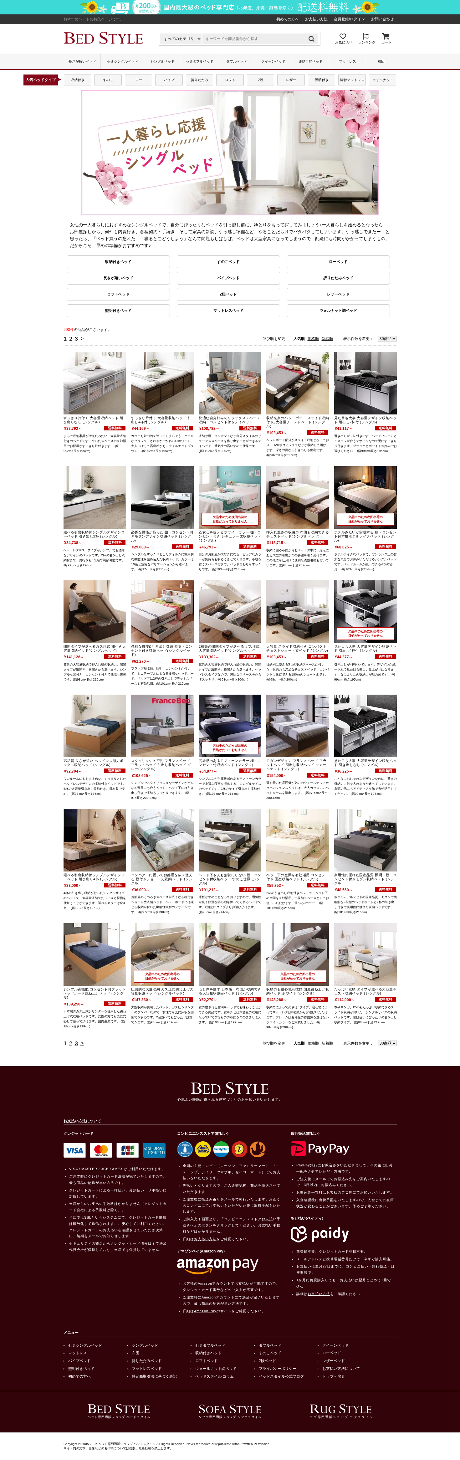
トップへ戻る (333, 1376)
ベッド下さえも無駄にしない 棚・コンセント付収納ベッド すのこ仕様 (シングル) (230, 879)
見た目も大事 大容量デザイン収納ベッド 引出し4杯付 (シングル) (365, 648)
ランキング (367, 42)
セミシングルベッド (122, 61)
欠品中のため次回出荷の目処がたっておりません (230, 519)
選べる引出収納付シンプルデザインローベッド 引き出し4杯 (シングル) (94, 877)
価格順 (313, 339)
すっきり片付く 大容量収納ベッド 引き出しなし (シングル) (94, 420)
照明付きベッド (118, 310)
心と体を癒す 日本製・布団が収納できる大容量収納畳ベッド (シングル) (230, 991)
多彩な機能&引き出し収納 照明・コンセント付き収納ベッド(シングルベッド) (161, 650)
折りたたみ (199, 80)
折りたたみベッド (338, 278)
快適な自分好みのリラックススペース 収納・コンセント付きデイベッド (229, 420)
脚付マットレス (352, 80)
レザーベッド (338, 294)
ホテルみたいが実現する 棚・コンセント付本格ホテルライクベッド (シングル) (365, 536)
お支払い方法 (316, 19)
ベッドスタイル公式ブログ (281, 1376)
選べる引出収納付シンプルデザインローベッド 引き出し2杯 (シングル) (94, 534)
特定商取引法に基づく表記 (154, 1376)
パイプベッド (228, 278)
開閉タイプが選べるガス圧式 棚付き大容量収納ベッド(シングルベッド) (95, 648)
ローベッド (338, 262)
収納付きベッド (118, 262)
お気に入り (343, 42)
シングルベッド (163, 61)
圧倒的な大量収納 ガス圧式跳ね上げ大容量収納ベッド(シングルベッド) (162, 991)
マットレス (347, 61)
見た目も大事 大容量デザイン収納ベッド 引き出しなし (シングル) (365, 763)
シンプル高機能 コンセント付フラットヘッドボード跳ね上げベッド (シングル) (95, 993)
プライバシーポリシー (277, 1368)
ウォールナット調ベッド (216, 1368)
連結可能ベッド (311, 61)
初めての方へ (287, 19)
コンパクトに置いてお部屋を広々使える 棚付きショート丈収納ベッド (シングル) (161, 879)
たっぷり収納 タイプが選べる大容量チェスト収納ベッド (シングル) (365, 991)
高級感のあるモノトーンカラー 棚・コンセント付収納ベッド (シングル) (230, 763)
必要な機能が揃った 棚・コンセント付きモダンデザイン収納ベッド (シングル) (162, 536)
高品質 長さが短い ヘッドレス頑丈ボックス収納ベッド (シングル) (94, 763)
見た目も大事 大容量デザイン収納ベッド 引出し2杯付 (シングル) (365, 420)
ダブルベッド (236, 61)
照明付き (322, 80)
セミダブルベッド (199, 61)
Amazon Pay (205, 1311)
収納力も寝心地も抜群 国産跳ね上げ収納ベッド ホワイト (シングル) (297, 991)
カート (386, 42)
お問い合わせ (382, 19)
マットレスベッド (228, 310)
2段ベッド (228, 294)
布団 (381, 61)
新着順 (327, 339)
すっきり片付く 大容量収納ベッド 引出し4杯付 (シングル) (161, 420)
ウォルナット (382, 80)
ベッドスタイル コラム (214, 1376)
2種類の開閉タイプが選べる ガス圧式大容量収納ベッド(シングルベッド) (229, 648)
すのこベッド (228, 262)
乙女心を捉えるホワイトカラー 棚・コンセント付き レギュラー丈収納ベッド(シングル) (230, 536)
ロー (138, 80)
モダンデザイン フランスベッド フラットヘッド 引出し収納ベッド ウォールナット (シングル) (296, 765)
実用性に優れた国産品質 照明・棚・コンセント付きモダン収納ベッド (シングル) (365, 879)
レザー (291, 80)
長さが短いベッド (82, 61)
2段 (260, 80)
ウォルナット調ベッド (338, 310)
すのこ (108, 80)
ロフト (230, 80)
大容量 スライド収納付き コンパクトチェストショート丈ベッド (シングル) (297, 648)
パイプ (169, 80)
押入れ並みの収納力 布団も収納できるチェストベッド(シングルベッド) (297, 534)
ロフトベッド (118, 294)
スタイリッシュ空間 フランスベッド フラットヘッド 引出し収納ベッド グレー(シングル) (161, 765)
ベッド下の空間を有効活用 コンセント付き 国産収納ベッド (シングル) (297, 877)
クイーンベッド (273, 61)
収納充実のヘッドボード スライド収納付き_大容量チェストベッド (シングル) (297, 422)
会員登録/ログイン (349, 19)
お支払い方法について (341, 1368)
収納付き (77, 80)
